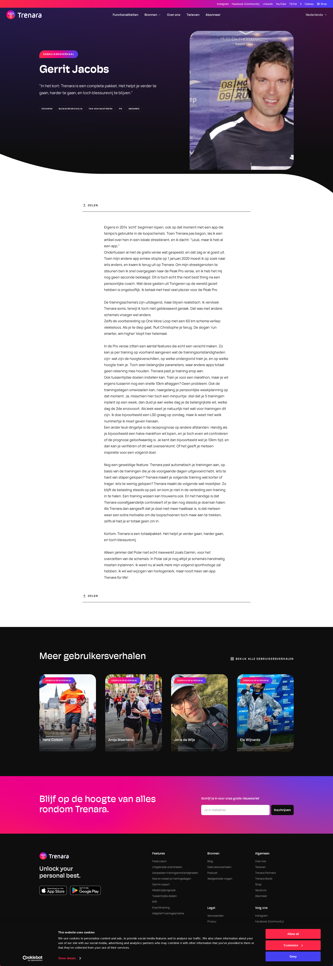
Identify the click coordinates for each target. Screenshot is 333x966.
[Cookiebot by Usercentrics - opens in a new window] (33, 958)
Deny (293, 956)
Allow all (293, 934)
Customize (291, 945)
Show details (67, 958)
